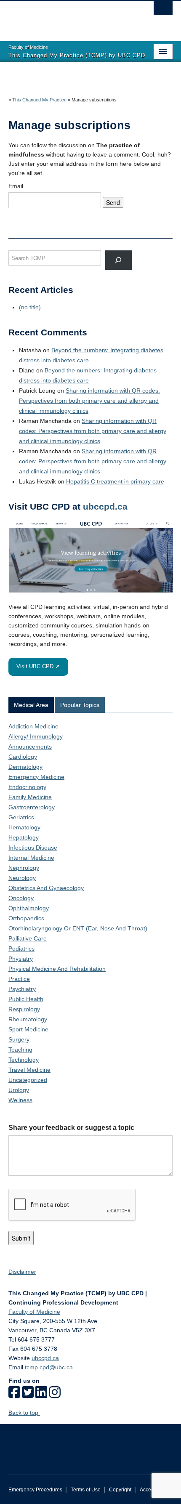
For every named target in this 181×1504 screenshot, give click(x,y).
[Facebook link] (14, 1395)
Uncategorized (27, 1079)
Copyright (120, 1490)
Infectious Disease (32, 847)
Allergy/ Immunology (35, 736)
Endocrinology (27, 787)
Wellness (20, 1100)
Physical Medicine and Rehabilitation (57, 968)
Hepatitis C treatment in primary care (115, 481)
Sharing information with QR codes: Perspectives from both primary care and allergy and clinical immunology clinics (89, 400)
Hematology (24, 827)
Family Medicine (30, 797)
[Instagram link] (55, 1395)
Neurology (22, 877)
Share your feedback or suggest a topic (71, 1127)
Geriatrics (21, 817)
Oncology (21, 898)
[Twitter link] (28, 1395)
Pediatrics (21, 948)
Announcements (30, 746)
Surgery (18, 1039)
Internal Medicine (31, 857)
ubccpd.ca (105, 506)
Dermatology (25, 766)
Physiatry (20, 958)
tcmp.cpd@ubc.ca (49, 1367)
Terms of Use (86, 1490)
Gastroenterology (31, 807)
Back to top (24, 1412)
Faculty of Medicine (34, 1311)
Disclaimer (22, 1271)
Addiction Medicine (33, 726)
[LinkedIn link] (41, 1395)
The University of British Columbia (65, 17)
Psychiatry (22, 989)
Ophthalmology (28, 908)
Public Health (25, 999)
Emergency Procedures (35, 1490)
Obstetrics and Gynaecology (46, 888)
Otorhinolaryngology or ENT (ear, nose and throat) (77, 928)
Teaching (20, 1049)
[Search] (118, 260)
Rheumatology (27, 1019)
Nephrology (23, 867)
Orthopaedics (26, 918)
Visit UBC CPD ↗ (38, 666)
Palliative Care (27, 938)
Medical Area (31, 705)
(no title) (30, 307)
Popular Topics (79, 705)
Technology (23, 1059)
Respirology (24, 1009)
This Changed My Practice (39, 99)
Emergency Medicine (36, 776)
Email (15, 186)
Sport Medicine (28, 1029)
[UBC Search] (163, 10)
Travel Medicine (29, 1069)
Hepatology (23, 837)
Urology (18, 1090)
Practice (19, 978)
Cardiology (22, 756)
